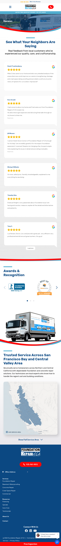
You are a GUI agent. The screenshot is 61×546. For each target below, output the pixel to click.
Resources (6, 499)
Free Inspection (30, 544)
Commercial (6, 494)
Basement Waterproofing (11, 484)
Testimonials (6, 511)
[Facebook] (26, 531)
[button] (4, 287)
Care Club (5, 508)
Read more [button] (10, 118)
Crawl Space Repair (9, 491)
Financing (5, 501)
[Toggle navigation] (10, 7)
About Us (5, 516)
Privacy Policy (14, 541)
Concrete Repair (8, 487)
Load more (30, 248)
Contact (5, 521)
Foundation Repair (8, 481)
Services (5, 479)
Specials (5, 505)
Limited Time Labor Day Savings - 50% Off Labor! (30, 12)
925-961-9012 (32, 464)
